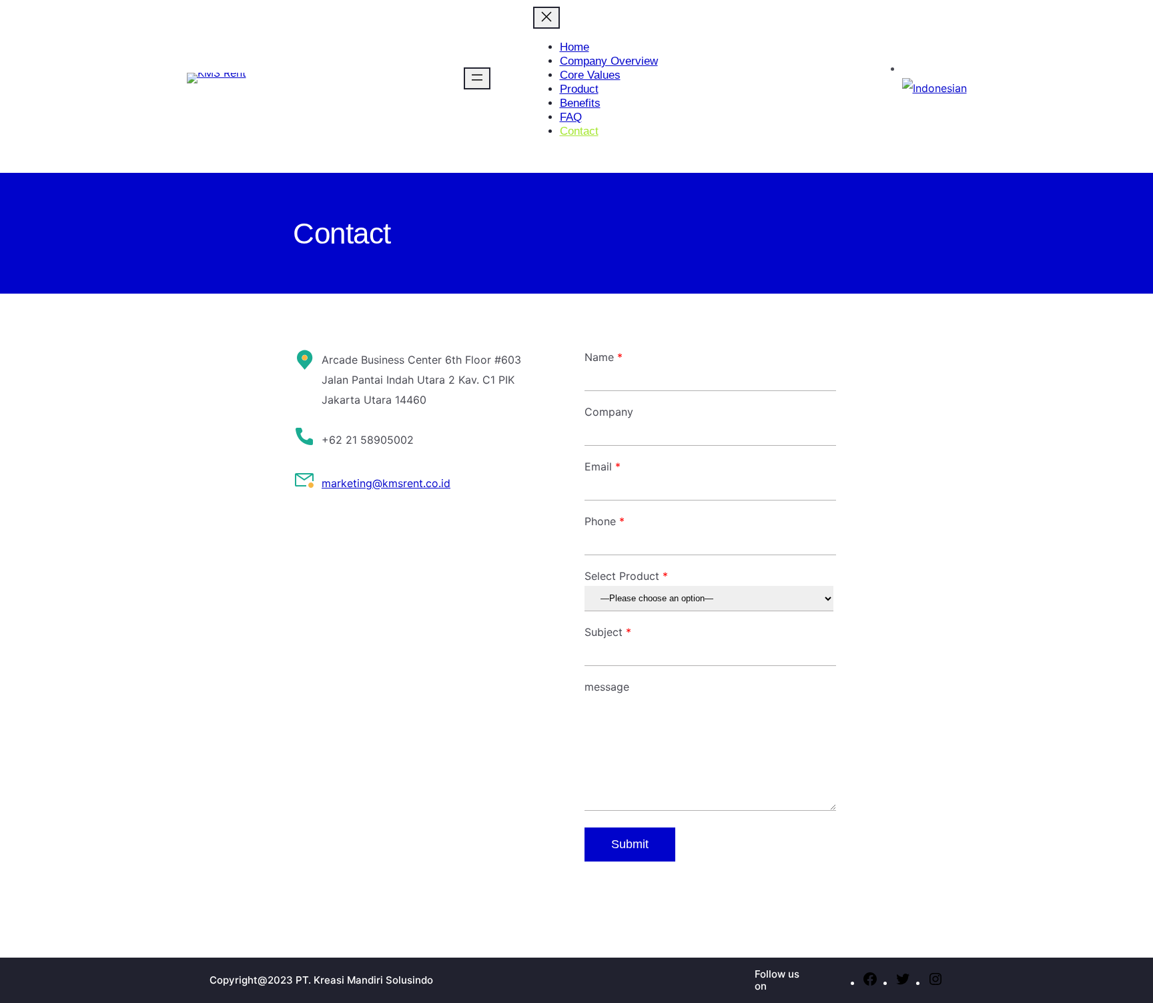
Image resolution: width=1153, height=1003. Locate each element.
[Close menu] (546, 18)
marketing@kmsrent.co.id (386, 483)
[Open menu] (477, 78)
